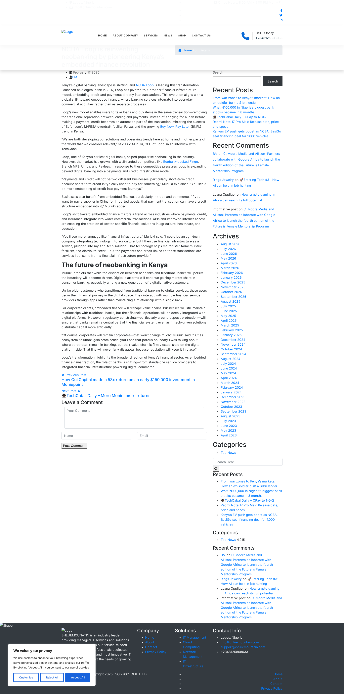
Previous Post (128, 380)
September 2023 (233, 411)
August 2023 (230, 416)
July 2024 (228, 364)
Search (218, 72)
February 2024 (232, 387)
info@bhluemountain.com (240, 642)
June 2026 (229, 254)
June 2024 (229, 368)
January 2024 (231, 392)
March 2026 (230, 268)
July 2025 (228, 306)
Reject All (52, 677)
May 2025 (228, 316)
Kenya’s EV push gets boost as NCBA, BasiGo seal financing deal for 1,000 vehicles (249, 519)
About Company (125, 35)
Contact (151, 647)
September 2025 (233, 297)
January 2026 (231, 277)
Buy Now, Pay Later (175, 126)
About (149, 642)
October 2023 (231, 407)
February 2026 (232, 273)
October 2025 (231, 292)
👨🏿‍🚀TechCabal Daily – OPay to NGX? (239, 117)
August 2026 (230, 244)
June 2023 (229, 426)
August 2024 (230, 359)
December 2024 (233, 340)
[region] (52, 665)
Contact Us (201, 35)
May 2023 (228, 430)
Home (102, 35)
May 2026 (228, 258)
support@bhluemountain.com (243, 647)
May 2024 (228, 373)
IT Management (194, 637)
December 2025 (233, 282)
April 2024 (229, 378)
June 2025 (229, 311)
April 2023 (229, 435)
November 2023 (233, 402)
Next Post (106, 393)
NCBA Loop (145, 85)
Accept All (78, 677)
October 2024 (231, 349)
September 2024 (233, 354)
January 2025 (231, 335)
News (168, 35)
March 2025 (230, 325)
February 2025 (232, 330)
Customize (26, 677)
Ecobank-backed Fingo (180, 162)
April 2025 (229, 320)
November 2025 (233, 287)
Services (151, 35)
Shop (182, 35)
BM (74, 77)
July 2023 (228, 421)
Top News (228, 453)
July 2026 (228, 249)
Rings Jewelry (223, 180)
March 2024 (230, 383)
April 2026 (229, 263)
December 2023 (233, 397)
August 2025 (230, 301)
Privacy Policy (155, 652)
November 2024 (233, 344)
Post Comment (74, 446)
